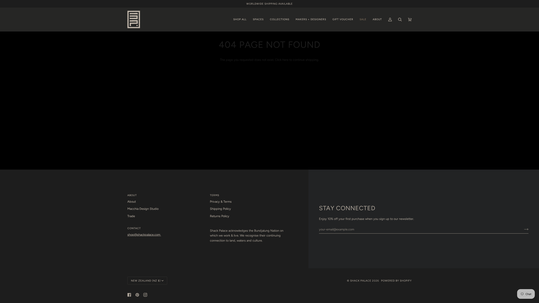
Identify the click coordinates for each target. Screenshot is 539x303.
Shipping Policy (220, 209)
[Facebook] (129, 295)
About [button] (132, 195)
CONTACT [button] (134, 228)
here (285, 60)
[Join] (522, 229)
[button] (240, 19)
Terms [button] (214, 195)
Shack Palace (360, 280)
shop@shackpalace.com (144, 235)
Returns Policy (219, 216)
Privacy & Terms (221, 201)
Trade (131, 216)
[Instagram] (145, 295)
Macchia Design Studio (143, 209)
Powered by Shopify (396, 280)
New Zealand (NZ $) (146, 280)
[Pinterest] (137, 295)
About (131, 201)
